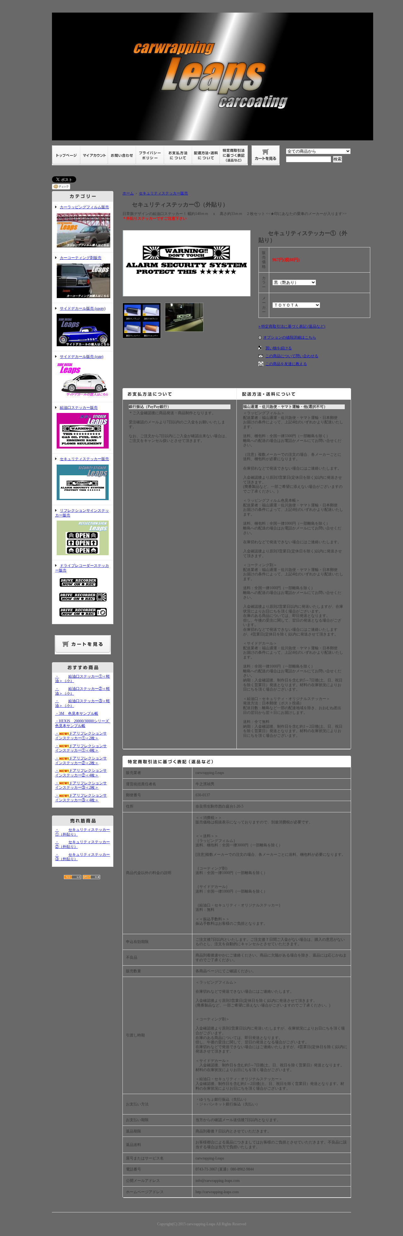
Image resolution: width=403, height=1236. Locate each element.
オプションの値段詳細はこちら (289, 337)
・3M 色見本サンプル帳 (76, 713)
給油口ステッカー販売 (79, 407)
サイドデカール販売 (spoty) (82, 308)
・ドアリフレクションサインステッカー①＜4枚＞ (81, 748)
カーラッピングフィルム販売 (84, 207)
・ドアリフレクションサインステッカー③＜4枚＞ (81, 797)
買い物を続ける (278, 348)
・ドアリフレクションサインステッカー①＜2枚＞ (81, 735)
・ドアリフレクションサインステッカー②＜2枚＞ (81, 760)
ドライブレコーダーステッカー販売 (82, 568)
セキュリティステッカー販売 (84, 459)
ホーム (128, 193)
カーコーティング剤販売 (80, 258)
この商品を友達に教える (286, 364)
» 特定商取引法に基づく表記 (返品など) (291, 326)
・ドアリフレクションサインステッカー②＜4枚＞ (81, 772)
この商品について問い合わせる (291, 356)
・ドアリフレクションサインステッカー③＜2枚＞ (81, 785)
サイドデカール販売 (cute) (81, 356)
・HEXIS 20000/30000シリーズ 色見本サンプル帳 (84, 723)
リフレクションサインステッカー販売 (82, 512)
